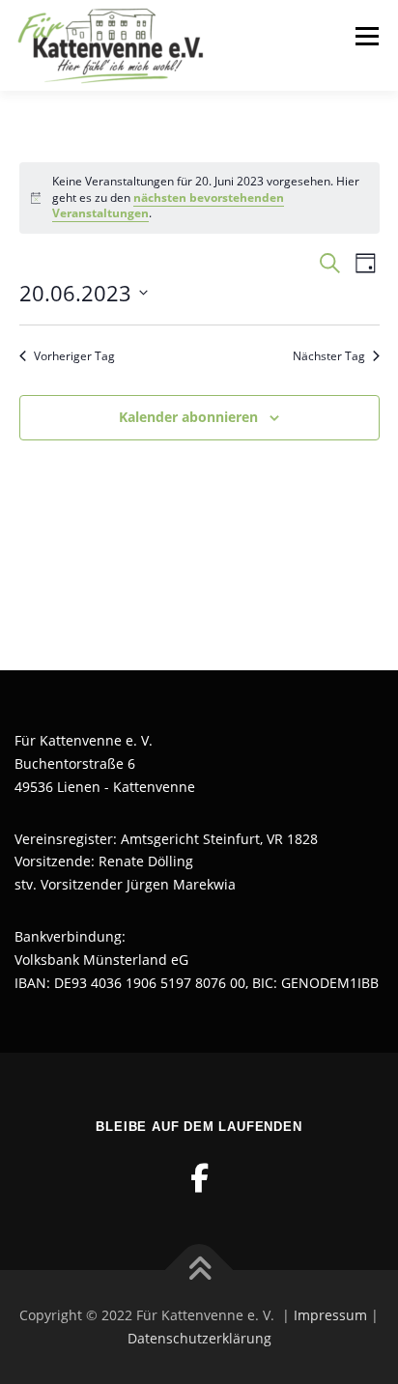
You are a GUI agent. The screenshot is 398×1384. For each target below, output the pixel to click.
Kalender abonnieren (188, 417)
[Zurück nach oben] (199, 1270)
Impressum (330, 1315)
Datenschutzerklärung (199, 1338)
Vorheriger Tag (74, 356)
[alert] (199, 198)
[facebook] (199, 1178)
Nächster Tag (329, 356)
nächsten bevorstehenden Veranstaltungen (168, 205)
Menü (365, 36)
